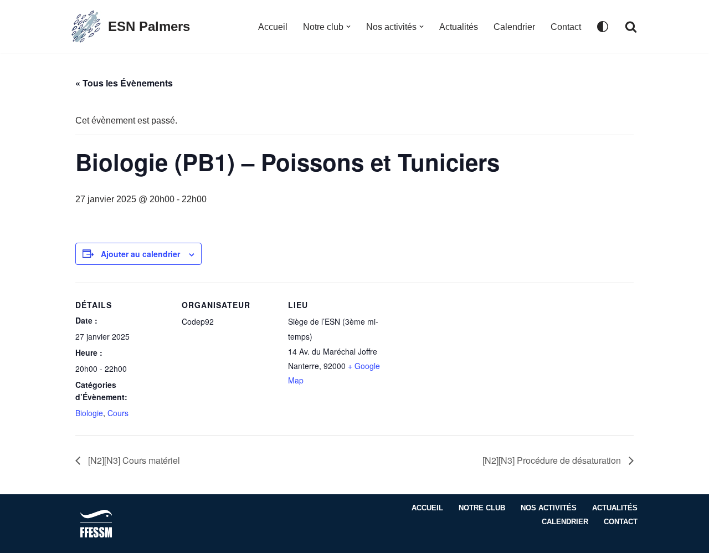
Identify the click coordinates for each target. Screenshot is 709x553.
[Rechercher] (631, 27)
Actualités (458, 27)
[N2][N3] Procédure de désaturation (552, 460)
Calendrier (514, 27)
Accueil (272, 27)
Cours (118, 412)
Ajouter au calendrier (140, 253)
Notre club (482, 508)
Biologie (89, 412)
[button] (348, 26)
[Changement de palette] (602, 26)
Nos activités (549, 508)
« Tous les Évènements (124, 82)
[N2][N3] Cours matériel (133, 460)
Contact (566, 27)
